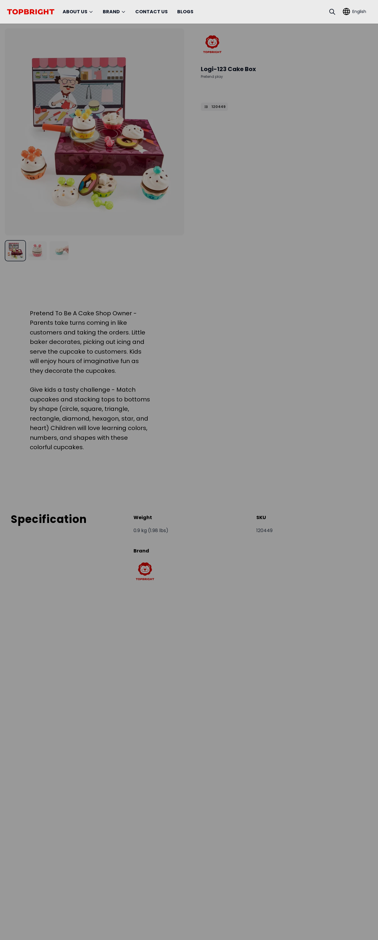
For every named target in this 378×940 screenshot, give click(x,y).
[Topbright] (212, 44)
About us (75, 11)
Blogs (185, 11)
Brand (111, 11)
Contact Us (151, 11)
